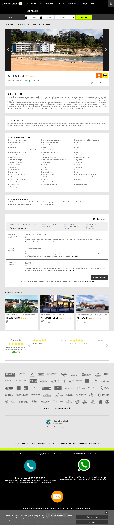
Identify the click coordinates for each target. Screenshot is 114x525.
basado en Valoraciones (15, 347)
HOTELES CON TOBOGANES (57, 443)
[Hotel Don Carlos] (22, 320)
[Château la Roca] (93, 320)
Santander (36, 24)
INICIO (17, 443)
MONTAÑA (50, 4)
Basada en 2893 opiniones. (101, 82)
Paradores (72, 4)
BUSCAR (84, 17)
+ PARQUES (83, 443)
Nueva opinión (99, 277)
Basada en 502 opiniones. (84, 323)
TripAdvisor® (89, 281)
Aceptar (92, 522)
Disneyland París (87, 4)
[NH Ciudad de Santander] (57, 320)
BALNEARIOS (73, 443)
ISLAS (61, 4)
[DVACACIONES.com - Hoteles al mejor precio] (12, 3)
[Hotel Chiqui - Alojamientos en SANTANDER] (57, 50)
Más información (92, 517)
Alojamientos (11, 24)
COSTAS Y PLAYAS (34, 4)
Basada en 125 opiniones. (13, 323)
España (28, 24)
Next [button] (107, 345)
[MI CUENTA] (111, 3)
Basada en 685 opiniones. (49, 323)
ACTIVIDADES (32, 11)
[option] (49, 347)
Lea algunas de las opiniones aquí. (15, 349)
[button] (8, 50)
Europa (20, 24)
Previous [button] (29, 345)
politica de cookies (39, 518)
